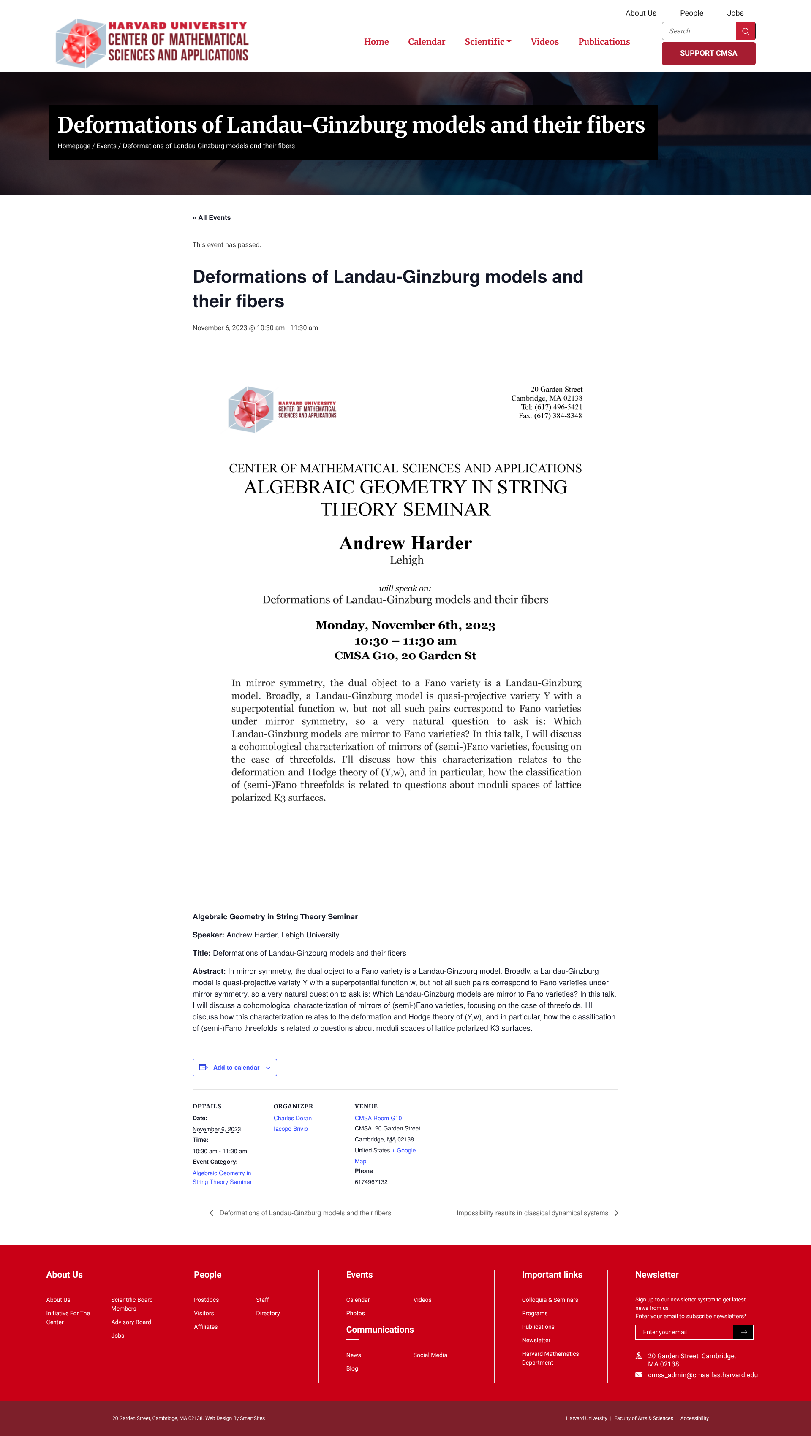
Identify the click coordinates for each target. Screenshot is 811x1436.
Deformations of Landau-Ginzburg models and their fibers (305, 1212)
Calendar (427, 42)
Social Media (430, 1355)
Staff (262, 1300)
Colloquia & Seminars (550, 1300)
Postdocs (206, 1300)
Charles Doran (293, 1118)
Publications (604, 42)
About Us (641, 13)
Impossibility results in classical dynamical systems (533, 1212)
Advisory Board (131, 1322)
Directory (268, 1313)
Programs (535, 1313)
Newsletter (536, 1340)
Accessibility (694, 1418)
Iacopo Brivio (291, 1128)
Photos (355, 1313)
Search (745, 31)
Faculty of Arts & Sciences (644, 1418)
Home (376, 42)
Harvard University (586, 1418)
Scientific (484, 42)
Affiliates (206, 1327)
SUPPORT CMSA (708, 53)
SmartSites (252, 1418)
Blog (352, 1369)
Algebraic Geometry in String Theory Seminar (222, 1177)
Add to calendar (236, 1067)
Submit (743, 1332)
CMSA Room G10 (378, 1118)
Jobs (735, 13)
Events (107, 146)
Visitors (204, 1313)
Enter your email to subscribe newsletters (690, 1316)
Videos (545, 42)
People (691, 13)
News (353, 1355)
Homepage (73, 146)
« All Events (212, 217)
